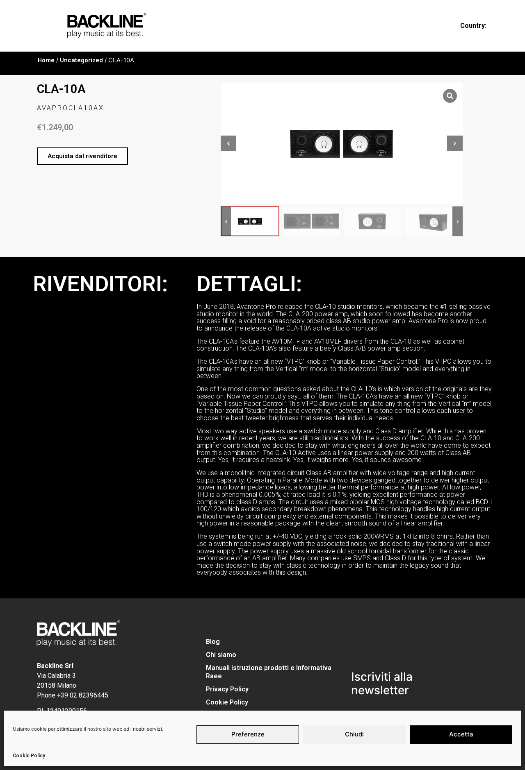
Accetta (461, 734)
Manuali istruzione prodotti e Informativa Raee (268, 672)
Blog (213, 641)
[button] (82, 156)
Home (46, 60)
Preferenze (248, 734)
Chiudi (354, 734)
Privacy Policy (227, 689)
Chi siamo (221, 655)
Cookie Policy (29, 756)
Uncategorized (81, 60)
